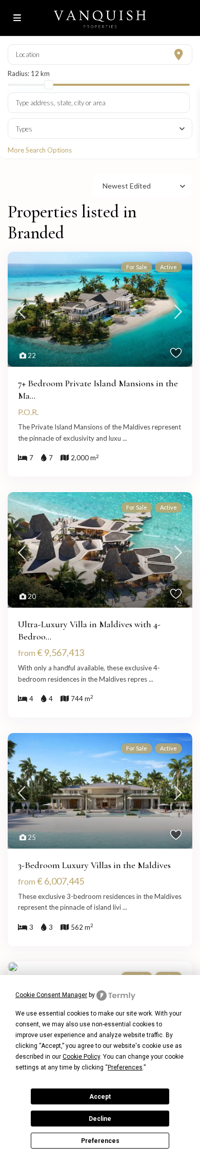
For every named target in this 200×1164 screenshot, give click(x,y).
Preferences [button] (125, 1067)
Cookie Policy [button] (81, 1056)
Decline (100, 1118)
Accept (100, 1096)
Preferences (100, 1140)
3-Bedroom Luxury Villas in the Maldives (94, 865)
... (125, 438)
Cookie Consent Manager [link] (51, 995)
